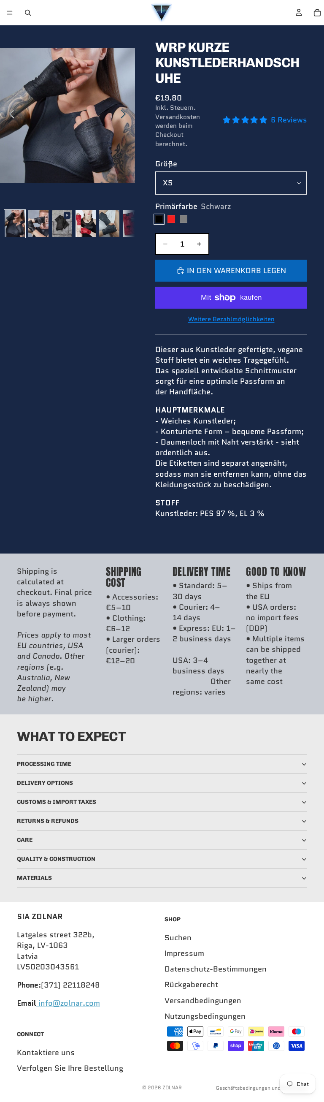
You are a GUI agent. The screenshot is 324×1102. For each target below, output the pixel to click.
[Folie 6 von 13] (133, 223)
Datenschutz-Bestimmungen (216, 969)
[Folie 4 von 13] (86, 223)
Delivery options (45, 783)
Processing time (44, 764)
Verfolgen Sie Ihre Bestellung (70, 1068)
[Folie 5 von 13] (109, 223)
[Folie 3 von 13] (62, 223)
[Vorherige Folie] (9, 115)
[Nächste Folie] (125, 115)
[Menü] (9, 12)
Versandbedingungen (203, 1000)
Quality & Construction (56, 859)
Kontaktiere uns (46, 1052)
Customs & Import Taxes (56, 802)
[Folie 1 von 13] (15, 223)
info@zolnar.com (68, 1003)
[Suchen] (28, 12)
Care (24, 840)
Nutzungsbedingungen (205, 1016)
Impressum (184, 953)
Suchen (178, 937)
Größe (166, 163)
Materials (34, 878)
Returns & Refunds (47, 821)
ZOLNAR (172, 1087)
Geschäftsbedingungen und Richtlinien (261, 1087)
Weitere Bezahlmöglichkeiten (231, 319)
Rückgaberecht (191, 985)
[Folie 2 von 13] (38, 223)
